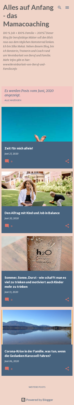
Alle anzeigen (13, 100)
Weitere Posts (37, 387)
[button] (67, 161)
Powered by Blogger (39, 399)
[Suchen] (59, 7)
